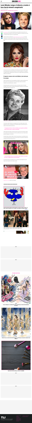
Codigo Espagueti (18, 419)
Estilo (16, 369)
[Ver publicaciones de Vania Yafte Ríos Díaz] (14, 206)
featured (5, 184)
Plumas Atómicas (18, 420)
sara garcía (15, 184)
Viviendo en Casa (18, 418)
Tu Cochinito (18, 417)
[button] (1, 33)
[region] (10, 239)
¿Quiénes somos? (18, 415)
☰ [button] (1, 1)
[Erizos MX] (16, 1)
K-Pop (16, 303)
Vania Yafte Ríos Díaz (4, 10)
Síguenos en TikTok (7, 180)
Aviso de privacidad (25, 416)
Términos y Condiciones (25, 415)
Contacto (17, 416)
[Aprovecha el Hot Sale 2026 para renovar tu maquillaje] (16, 355)
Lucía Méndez (10, 184)
